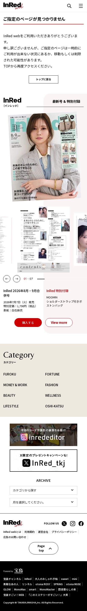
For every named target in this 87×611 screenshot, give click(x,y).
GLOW (7, 589)
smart (32, 589)
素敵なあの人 (11, 584)
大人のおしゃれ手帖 (46, 579)
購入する (28, 322)
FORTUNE (52, 374)
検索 (69, 6)
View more (59, 322)
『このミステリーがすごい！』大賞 (47, 595)
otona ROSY (42, 584)
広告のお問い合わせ (14, 537)
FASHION (51, 385)
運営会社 (43, 531)
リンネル (27, 584)
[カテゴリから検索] (43, 490)
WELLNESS (53, 395)
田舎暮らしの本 (67, 589)
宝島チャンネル (12, 579)
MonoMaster (47, 589)
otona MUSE (73, 584)
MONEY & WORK (15, 385)
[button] (6, 278)
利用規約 (29, 531)
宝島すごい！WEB (13, 595)
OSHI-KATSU (54, 406)
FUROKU (9, 374)
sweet (65, 579)
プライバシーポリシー (64, 531)
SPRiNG (58, 584)
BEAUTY (9, 395)
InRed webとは (12, 531)
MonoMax (20, 589)
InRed (27, 579)
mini (74, 579)
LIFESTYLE (11, 406)
